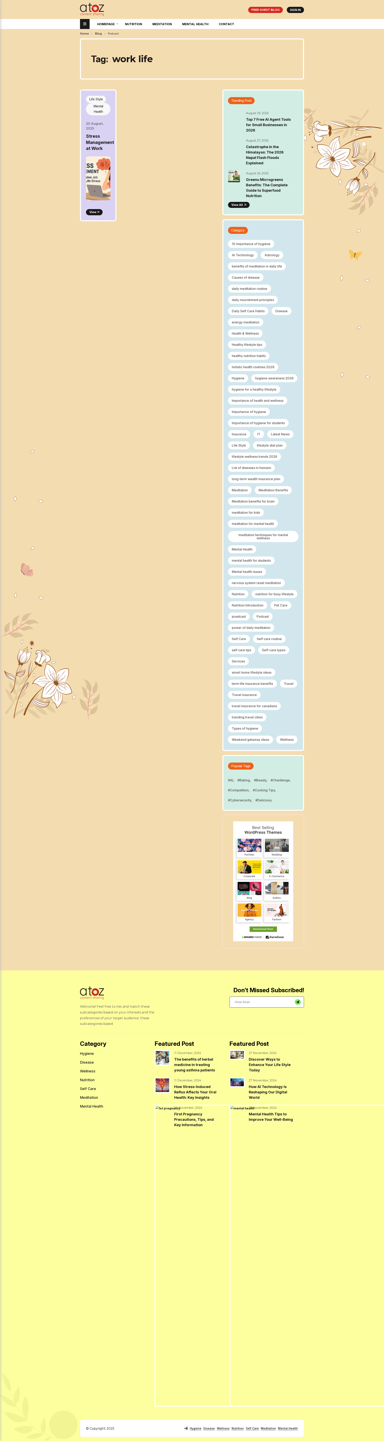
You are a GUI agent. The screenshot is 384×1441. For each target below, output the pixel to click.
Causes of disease (246, 277)
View (92, 212)
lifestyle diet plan (270, 445)
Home (84, 33)
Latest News (280, 434)
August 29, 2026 (257, 113)
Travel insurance (244, 695)
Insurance (239, 434)
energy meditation (245, 322)
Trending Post (241, 101)
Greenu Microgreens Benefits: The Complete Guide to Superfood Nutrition (267, 188)
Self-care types (273, 650)
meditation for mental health (253, 524)
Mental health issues (247, 572)
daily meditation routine (249, 289)
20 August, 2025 (94, 126)
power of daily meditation (251, 628)
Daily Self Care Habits (248, 311)
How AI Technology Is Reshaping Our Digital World (268, 1092)
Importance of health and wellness (257, 401)
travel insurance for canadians (254, 706)
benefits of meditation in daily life (257, 266)
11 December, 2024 (187, 1053)
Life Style (96, 99)
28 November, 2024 (188, 1108)
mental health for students (251, 560)
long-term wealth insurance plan (256, 479)
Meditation (162, 24)
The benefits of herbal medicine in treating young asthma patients (194, 1064)
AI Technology (243, 255)
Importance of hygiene (249, 412)
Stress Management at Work (100, 142)
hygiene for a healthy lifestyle (254, 389)
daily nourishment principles (253, 300)
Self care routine (269, 639)
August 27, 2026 (257, 140)
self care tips (241, 650)
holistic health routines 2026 (253, 367)
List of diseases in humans (251, 468)
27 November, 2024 (263, 1053)
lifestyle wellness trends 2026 (254, 457)
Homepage (106, 24)
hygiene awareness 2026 (274, 378)
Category (238, 230)
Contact (226, 24)
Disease (281, 311)
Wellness (287, 740)
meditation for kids (246, 513)
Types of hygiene (245, 728)
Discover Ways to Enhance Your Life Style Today (270, 1064)
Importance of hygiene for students (258, 423)
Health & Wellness (245, 333)
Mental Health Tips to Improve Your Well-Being (271, 1117)
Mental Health (195, 24)
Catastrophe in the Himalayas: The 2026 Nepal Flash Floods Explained (265, 155)
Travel (288, 684)
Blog (98, 33)
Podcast (263, 616)
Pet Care (280, 605)
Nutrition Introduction (247, 605)
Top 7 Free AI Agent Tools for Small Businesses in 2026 (268, 124)
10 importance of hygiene (251, 244)
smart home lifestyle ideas (251, 672)
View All (237, 204)
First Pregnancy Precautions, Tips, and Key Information (194, 1119)
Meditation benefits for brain (253, 501)
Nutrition (133, 24)
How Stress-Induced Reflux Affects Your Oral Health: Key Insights (195, 1092)
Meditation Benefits (273, 490)
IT (258, 434)
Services (238, 661)
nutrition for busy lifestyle (274, 594)
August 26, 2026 (257, 173)
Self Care (239, 639)
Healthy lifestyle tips (247, 345)
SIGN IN (295, 10)
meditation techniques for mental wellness (263, 536)
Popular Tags (240, 766)
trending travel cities (247, 717)
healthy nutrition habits (249, 356)
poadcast (239, 616)
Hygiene (238, 378)
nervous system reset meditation (256, 583)
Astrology (272, 255)
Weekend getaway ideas (250, 740)
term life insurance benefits (252, 684)
